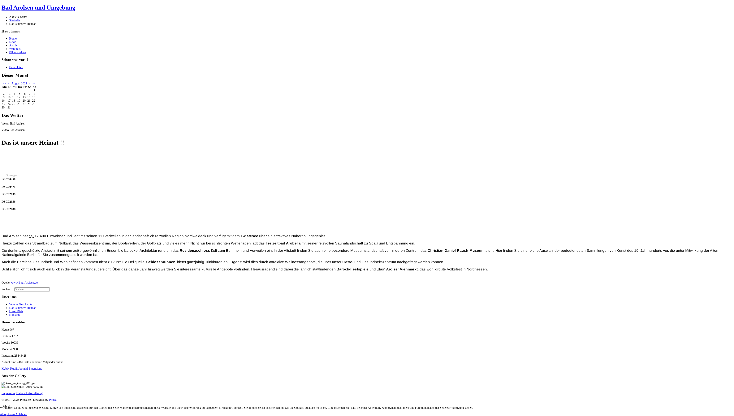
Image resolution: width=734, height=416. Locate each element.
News (12, 42)
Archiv (13, 45)
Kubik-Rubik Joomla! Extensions (22, 368)
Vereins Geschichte (20, 304)
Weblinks (14, 48)
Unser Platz (16, 311)
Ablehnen (21, 414)
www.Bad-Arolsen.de (24, 282)
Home (13, 38)
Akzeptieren (7, 414)
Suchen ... (8, 289)
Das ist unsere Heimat (22, 307)
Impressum (8, 393)
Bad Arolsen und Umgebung (38, 7)
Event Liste (16, 67)
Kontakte (14, 314)
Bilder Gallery (17, 52)
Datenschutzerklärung (29, 393)
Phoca (53, 399)
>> (33, 83)
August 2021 (19, 83)
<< (5, 83)
